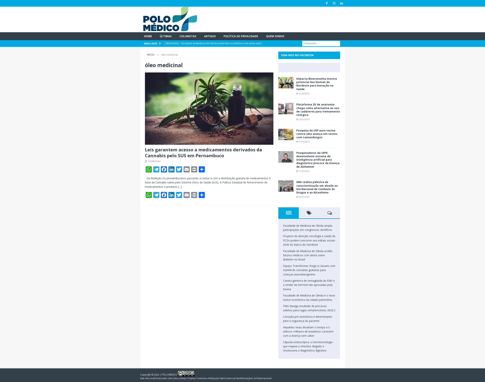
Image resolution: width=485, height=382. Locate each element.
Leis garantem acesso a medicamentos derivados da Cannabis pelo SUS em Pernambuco (203, 152)
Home (148, 36)
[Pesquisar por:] (321, 43)
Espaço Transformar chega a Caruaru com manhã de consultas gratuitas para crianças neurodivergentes (309, 270)
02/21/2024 (304, 196)
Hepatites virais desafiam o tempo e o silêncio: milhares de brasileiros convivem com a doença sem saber (308, 331)
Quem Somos (275, 36)
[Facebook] (326, 3)
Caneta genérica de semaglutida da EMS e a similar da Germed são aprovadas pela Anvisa (309, 285)
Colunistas (187, 36)
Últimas (166, 36)
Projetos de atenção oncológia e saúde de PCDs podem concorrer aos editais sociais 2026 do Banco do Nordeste (309, 240)
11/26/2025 (304, 171)
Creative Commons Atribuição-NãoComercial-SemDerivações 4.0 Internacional (229, 378)
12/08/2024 (154, 161)
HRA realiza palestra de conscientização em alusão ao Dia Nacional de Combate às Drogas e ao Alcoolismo (317, 187)
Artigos (210, 36)
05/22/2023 (304, 119)
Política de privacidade (241, 36)
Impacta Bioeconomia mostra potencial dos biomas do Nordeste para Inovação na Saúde (316, 84)
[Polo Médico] (168, 30)
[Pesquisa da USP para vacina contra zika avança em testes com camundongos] (285, 134)
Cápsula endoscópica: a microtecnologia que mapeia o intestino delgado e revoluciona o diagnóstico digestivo (307, 346)
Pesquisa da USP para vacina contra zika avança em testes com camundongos (316, 134)
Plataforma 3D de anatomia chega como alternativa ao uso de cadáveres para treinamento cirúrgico (318, 110)
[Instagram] (334, 3)
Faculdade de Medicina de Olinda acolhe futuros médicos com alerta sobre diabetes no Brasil (307, 255)
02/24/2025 (304, 93)
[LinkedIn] (341, 3)
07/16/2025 (304, 141)
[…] (180, 187)
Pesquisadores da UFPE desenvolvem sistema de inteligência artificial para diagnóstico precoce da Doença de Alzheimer (318, 159)
